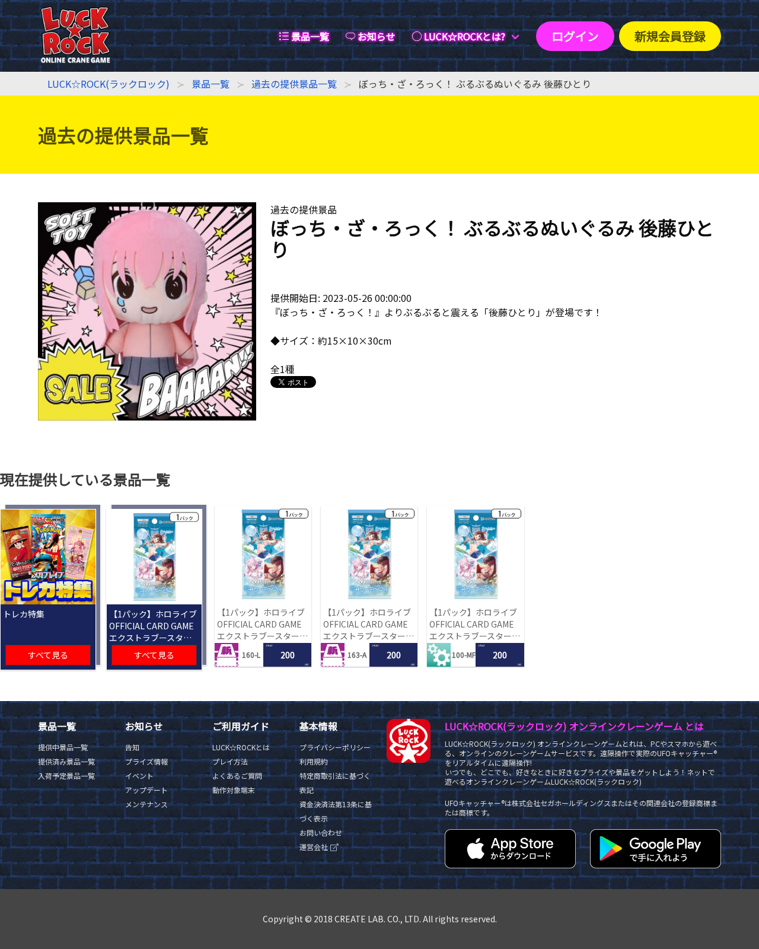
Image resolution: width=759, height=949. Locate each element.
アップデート (146, 790)
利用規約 (313, 761)
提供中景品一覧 (63, 747)
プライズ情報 (146, 761)
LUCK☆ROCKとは (241, 747)
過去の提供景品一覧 (294, 84)
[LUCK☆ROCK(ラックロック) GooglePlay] (655, 864)
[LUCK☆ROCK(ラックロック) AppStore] (510, 864)
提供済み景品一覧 (66, 761)
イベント (139, 775)
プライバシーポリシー (335, 747)
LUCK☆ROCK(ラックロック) (108, 84)
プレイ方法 (230, 761)
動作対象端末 (233, 790)
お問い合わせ (320, 832)
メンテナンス (146, 804)
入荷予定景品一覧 (66, 775)
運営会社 (314, 847)
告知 (132, 747)
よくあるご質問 (237, 775)
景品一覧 (210, 84)
